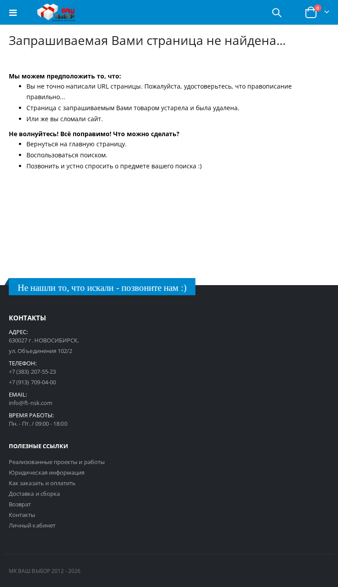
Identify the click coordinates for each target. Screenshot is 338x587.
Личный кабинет (32, 525)
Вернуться (42, 144)
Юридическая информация (46, 472)
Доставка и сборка (34, 494)
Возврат (20, 504)
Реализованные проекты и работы (57, 462)
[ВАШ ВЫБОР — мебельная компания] (56, 12)
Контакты (22, 515)
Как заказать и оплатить (42, 483)
